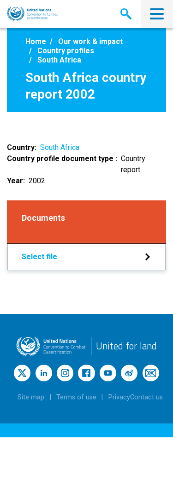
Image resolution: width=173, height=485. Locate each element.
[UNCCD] (32, 14)
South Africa (59, 147)
